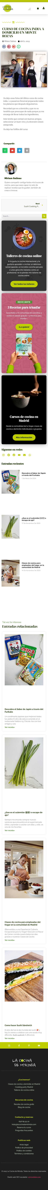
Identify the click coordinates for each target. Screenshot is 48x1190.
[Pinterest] (8, 455)
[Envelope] (24, 455)
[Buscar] (44, 216)
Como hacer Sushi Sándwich (18, 1025)
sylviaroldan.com (34, 1177)
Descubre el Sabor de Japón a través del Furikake (34, 474)
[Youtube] (19, 455)
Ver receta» (10, 727)
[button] (4, 46)
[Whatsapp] (29, 455)
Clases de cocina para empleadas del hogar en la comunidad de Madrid (33, 565)
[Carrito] (38, 8)
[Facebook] (14, 455)
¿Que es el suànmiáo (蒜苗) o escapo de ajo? (34, 519)
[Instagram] (3, 455)
